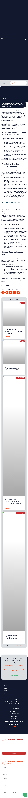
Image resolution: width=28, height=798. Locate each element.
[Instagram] (14, 726)
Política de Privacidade (14, 721)
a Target (5, 685)
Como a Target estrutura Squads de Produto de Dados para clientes (14, 331)
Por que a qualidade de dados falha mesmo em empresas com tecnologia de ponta (14, 502)
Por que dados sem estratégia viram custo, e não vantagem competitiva (14, 636)
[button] (25, 40)
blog (4, 693)
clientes (5, 688)
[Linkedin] (12, 726)
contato (5, 696)
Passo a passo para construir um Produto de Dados (14, 369)
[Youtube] (15, 726)
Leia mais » (7, 336)
